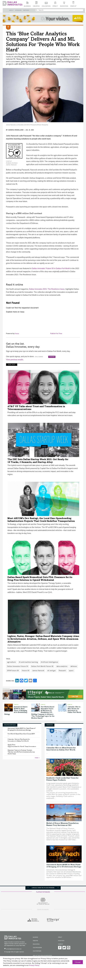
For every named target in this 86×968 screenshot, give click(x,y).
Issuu (17, 333)
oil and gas (51, 671)
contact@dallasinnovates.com (14, 949)
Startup (73, 6)
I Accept (78, 962)
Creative (36, 6)
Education (46, 6)
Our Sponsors (37, 947)
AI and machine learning (28, 662)
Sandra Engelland (16, 130)
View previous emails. (15, 360)
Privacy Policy (34, 965)
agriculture (11, 662)
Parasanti (62, 671)
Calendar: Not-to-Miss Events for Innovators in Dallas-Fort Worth (19, 740)
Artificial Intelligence (49, 662)
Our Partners (37, 951)
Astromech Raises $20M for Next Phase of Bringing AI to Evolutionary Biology (15, 710)
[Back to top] (79, 955)
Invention (64, 6)
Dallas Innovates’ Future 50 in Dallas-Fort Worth (51, 268)
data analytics (62, 666)
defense (74, 666)
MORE (36, 758)
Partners (26, 10)
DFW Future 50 (13, 671)
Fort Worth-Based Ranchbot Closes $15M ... (21, 734)
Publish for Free (56, 333)
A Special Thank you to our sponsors (43, 887)
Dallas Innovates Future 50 (17, 666)
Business (27, 6)
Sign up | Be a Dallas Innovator (42, 955)
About (11, 10)
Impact (55, 6)
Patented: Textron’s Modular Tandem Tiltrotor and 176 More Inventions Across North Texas (21, 752)
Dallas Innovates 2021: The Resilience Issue (46, 289)
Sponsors (18, 10)
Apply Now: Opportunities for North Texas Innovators (22, 745)
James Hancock (38, 671)
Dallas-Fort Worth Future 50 (42, 666)
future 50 (25, 671)
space (71, 671)
